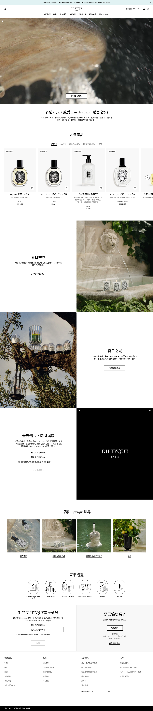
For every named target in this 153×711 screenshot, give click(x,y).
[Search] (5, 9)
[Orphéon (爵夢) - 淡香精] (20, 170)
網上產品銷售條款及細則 (128, 667)
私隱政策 (38, 462)
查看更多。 (106, 2)
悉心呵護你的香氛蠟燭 (89, 663)
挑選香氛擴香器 (86, 667)
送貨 (6, 667)
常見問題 (7, 681)
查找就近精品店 (9, 685)
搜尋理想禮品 (47, 672)
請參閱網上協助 (114, 643)
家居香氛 (73, 14)
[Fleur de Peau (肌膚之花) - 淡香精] (54, 170)
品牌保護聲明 (124, 676)
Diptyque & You (48, 667)
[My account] (144, 10)
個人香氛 (63, 14)
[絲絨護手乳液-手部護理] (88, 170)
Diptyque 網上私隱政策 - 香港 (130, 672)
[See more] (114, 266)
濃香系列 (84, 685)
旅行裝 (83, 681)
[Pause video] (76, 61)
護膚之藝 (82, 14)
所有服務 (46, 681)
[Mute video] (150, 21)
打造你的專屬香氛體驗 (89, 672)
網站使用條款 (124, 663)
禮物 (55, 14)
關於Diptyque (104, 14)
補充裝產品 (85, 676)
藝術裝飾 (92, 14)
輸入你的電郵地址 (38, 453)
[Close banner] (151, 2)
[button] (133, 9)
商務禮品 (46, 676)
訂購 (6, 663)
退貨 (6, 672)
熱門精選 (47, 14)
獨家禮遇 (46, 663)
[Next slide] (147, 178)
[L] (122, 170)
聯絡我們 (7, 676)
